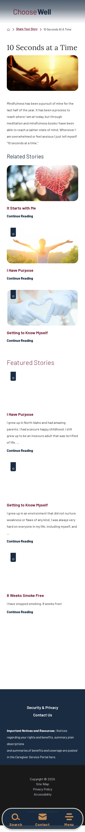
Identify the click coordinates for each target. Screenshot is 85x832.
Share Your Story (27, 29)
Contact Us (42, 714)
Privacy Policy (42, 789)
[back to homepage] (8, 29)
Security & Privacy (42, 707)
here (52, 757)
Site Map (42, 784)
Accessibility (42, 794)
